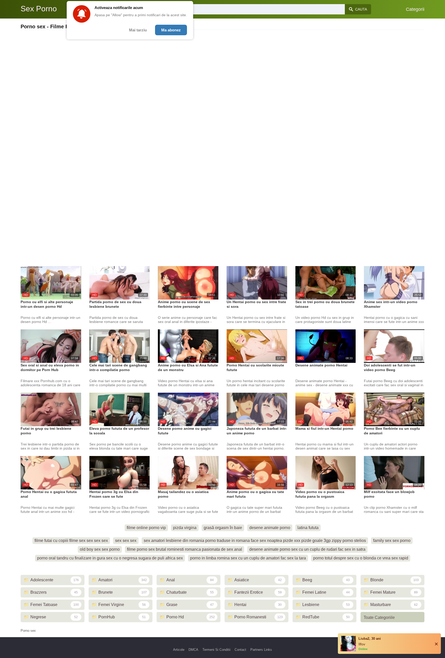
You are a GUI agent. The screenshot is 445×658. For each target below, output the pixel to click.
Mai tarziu (138, 30)
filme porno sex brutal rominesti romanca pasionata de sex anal (184, 549)
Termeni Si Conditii (216, 650)
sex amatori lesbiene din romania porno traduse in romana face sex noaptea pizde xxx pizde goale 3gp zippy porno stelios (255, 540)
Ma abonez (171, 30)
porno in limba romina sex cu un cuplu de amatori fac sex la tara (248, 558)
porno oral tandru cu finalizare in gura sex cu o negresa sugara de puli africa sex (110, 558)
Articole (178, 650)
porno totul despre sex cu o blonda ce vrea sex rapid (360, 558)
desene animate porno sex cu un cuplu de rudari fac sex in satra (307, 549)
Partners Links (261, 650)
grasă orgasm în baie (223, 527)
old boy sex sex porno (100, 549)
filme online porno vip (146, 527)
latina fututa (308, 527)
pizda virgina (184, 527)
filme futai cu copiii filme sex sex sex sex (71, 540)
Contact (240, 650)
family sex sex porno (391, 540)
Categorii (415, 9)
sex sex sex (125, 540)
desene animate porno (269, 527)
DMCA (193, 650)
